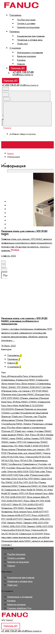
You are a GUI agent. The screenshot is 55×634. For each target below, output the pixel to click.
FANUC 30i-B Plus (15, 482)
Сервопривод (9, 379)
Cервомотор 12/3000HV (32, 533)
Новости (21, 63)
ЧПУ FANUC (14, 398)
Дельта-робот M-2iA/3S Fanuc (17, 530)
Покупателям (15, 15)
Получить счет (31, 416)
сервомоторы (34, 442)
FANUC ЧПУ (16, 387)
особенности (16, 464)
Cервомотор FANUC (27, 379)
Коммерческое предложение (31, 36)
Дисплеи (11, 467)
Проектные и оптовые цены (29, 39)
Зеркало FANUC (16, 522)
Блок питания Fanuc (12, 383)
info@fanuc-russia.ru (23, 74)
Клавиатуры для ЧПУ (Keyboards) (26, 235)
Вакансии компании (26, 56)
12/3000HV (9, 409)
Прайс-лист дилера (25, 431)
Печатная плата (10, 394)
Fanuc (5, 376)
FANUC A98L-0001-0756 (15, 526)
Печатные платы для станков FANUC (25, 453)
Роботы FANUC (22, 401)
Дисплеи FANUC (27, 394)
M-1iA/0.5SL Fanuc (11, 460)
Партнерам (14, 31)
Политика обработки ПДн (19, 608)
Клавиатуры (8, 511)
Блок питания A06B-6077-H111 (17, 515)
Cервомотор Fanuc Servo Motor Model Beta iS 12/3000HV (25, 405)
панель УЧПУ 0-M (20, 493)
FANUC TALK (24, 434)
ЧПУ (5, 398)
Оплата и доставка (26, 23)
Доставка (40, 431)
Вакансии (7, 416)
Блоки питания (9, 449)
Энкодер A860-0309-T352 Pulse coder (27, 471)
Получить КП (18, 68)
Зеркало (32, 526)
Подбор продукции (26, 19)
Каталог (28, 423)
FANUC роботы (24, 438)
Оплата (20, 420)
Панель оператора (30, 398)
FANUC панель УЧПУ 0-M (15, 442)
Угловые (15, 249)
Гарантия (20, 409)
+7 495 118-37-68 (23, 72)
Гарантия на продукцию (28, 27)
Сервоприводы (30, 464)
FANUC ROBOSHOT (33, 387)
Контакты (21, 60)
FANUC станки (9, 438)
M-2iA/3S (14, 533)
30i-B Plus (23, 478)
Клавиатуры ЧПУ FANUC (14, 508)
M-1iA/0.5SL (27, 460)
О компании (15, 47)
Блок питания (29, 383)
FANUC (34, 401)
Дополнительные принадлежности (27, 256)
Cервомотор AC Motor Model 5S (21, 489)
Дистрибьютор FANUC (13, 423)
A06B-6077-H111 (15, 518)
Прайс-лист (22, 43)
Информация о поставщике (30, 52)
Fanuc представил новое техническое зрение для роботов (25, 537)
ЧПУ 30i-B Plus (31, 482)
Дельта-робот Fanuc (20, 376)
